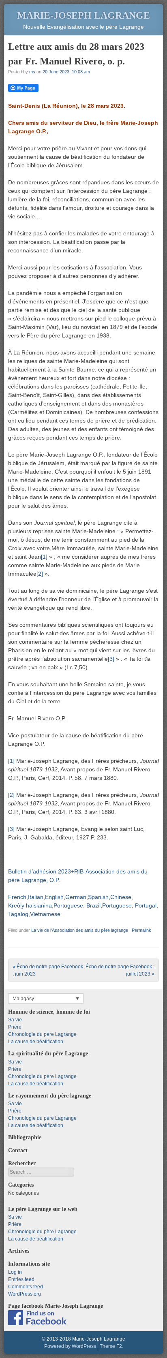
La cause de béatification (35, 1041)
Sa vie (15, 1020)
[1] (44, 556)
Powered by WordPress (70, 1346)
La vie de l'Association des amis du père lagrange (79, 930)
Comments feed (25, 1287)
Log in (15, 1272)
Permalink (141, 930)
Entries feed (21, 1279)
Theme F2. (111, 1346)
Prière (14, 1027)
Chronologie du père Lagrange (42, 1034)
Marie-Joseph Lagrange (83, 15)
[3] (111, 659)
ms (32, 71)
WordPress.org (24, 1294)
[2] (39, 573)
